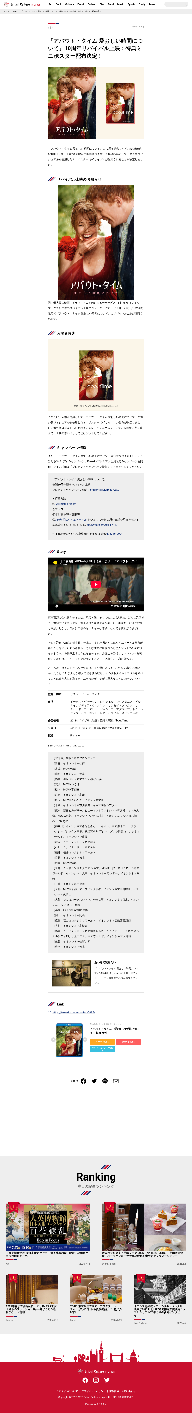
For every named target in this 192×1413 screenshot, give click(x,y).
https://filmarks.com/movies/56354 (73, 1013)
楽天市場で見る (128, 1041)
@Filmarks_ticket (66, 504)
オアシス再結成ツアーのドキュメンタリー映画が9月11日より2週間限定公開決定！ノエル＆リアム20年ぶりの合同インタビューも (160, 1310)
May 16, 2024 (115, 534)
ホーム (6, 11)
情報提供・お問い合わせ (122, 1391)
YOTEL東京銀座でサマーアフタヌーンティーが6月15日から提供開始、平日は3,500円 (96, 1309)
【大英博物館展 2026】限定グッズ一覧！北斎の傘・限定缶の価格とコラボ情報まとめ (47, 1254)
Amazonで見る (102, 1041)
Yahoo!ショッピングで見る (102, 1049)
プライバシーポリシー (94, 1391)
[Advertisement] (96, 1122)
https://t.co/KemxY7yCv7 (104, 490)
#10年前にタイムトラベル (71, 520)
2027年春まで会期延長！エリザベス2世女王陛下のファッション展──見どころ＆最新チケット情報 (31, 1309)
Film (15, 11)
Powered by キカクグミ (96, 1404)
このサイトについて (67, 1391)
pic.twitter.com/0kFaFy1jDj (102, 525)
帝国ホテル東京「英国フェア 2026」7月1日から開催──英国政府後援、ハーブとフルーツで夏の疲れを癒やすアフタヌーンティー (142, 1254)
